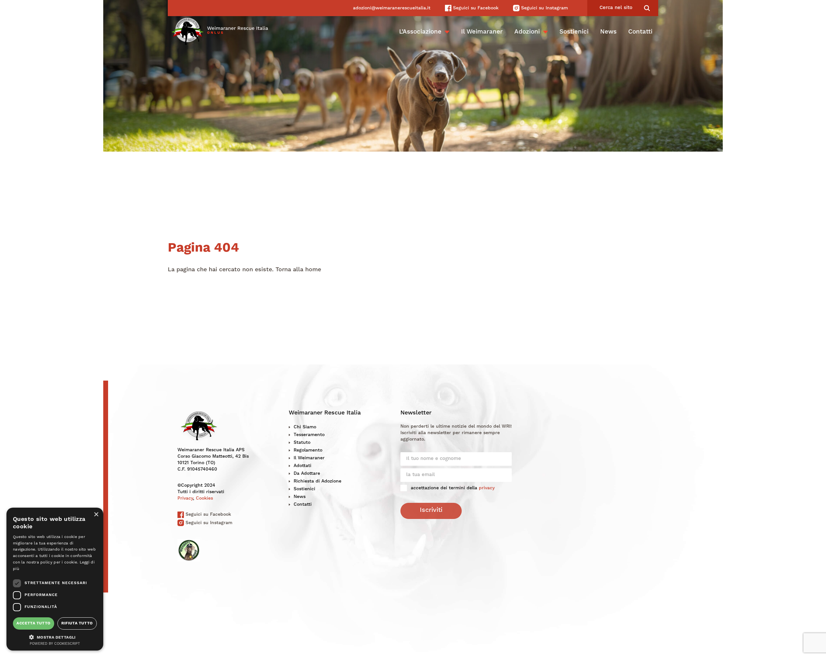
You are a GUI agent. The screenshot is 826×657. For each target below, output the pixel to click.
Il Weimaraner (482, 32)
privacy (487, 488)
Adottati (302, 465)
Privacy (185, 498)
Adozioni (527, 32)
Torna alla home (298, 270)
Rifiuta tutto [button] (77, 623)
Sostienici (574, 32)
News (608, 32)
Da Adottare (307, 473)
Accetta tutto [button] (33, 623)
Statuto (302, 442)
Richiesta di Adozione (317, 481)
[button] (55, 637)
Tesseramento (309, 435)
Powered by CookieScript (55, 644)
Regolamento (308, 450)
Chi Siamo (305, 427)
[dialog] (54, 579)
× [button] (96, 514)
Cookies (204, 498)
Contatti (640, 32)
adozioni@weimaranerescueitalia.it (391, 8)
